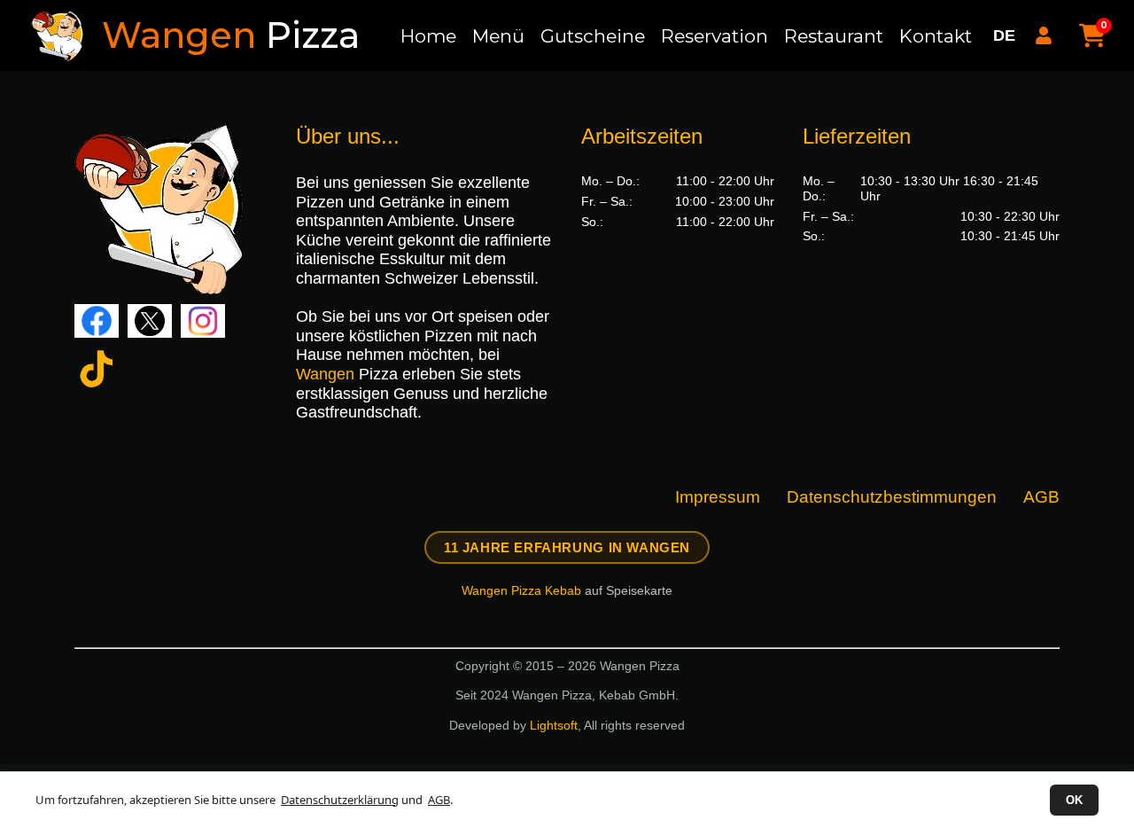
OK (1074, 800)
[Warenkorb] (1092, 35)
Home (428, 36)
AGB (439, 800)
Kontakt (935, 36)
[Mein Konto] (1046, 35)
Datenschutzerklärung (340, 800)
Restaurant (833, 36)
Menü (498, 36)
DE (1004, 35)
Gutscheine (592, 36)
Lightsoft (554, 725)
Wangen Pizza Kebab (521, 590)
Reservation (714, 36)
